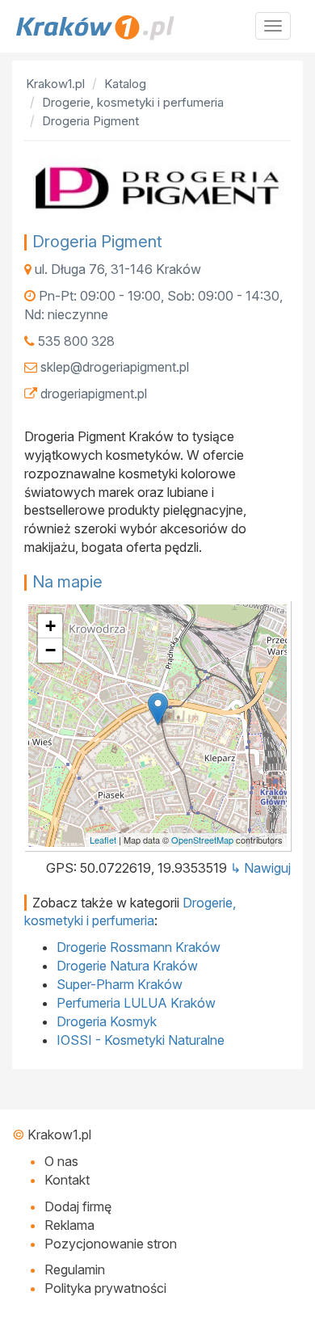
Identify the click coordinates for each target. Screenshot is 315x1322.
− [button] (50, 650)
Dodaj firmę (77, 1206)
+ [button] (50, 626)
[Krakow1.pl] (157, 27)
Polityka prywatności (105, 1288)
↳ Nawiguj (260, 868)
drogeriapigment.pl (93, 393)
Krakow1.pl (59, 1134)
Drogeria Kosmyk (107, 1021)
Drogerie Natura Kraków (127, 966)
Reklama (69, 1225)
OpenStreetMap (202, 839)
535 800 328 (76, 341)
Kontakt (67, 1180)
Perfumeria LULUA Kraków (136, 1003)
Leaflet (103, 839)
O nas (61, 1161)
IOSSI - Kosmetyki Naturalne (141, 1040)
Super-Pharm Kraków (120, 984)
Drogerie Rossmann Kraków (138, 947)
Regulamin (74, 1269)
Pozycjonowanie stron (110, 1244)
